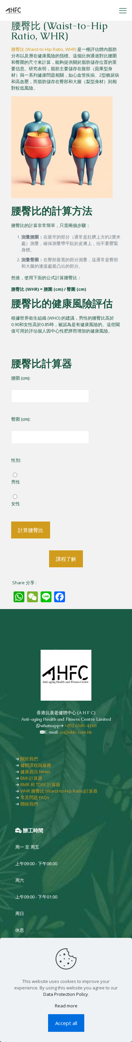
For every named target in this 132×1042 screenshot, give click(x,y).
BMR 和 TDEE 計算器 (40, 784)
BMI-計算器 (31, 778)
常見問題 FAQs (34, 797)
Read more (66, 1006)
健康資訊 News (35, 772)
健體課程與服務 (35, 765)
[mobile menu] (123, 10)
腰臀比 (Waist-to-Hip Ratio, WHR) (43, 49)
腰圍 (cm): (20, 378)
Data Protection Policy (65, 994)
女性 (15, 503)
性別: (16, 460)
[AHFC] (13, 10)
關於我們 (29, 759)
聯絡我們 (29, 804)
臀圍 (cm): (20, 419)
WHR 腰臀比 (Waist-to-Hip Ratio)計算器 (58, 791)
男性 (15, 482)
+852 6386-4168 (80, 725)
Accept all (66, 1023)
